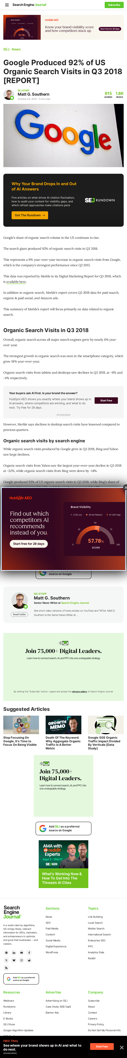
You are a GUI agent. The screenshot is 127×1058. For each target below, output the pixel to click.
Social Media (53, 940)
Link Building (95, 916)
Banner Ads (52, 1012)
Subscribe (94, 1000)
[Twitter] (6, 960)
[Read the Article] (21, 725)
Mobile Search (96, 928)
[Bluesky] (14, 960)
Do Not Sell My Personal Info (104, 1030)
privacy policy (79, 691)
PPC (90, 946)
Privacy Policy (96, 1024)
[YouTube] (21, 953)
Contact (92, 1012)
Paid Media (52, 928)
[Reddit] (29, 960)
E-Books (8, 1018)
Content (50, 934)
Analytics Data (96, 952)
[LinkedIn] (14, 953)
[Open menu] (7, 5)
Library (7, 1012)
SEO (48, 922)
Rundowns (9, 1006)
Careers (92, 1018)
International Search (99, 934)
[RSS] (6, 968)
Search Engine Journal (75, 602)
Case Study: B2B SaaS (58, 1006)
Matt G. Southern (33, 94)
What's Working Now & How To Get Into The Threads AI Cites (62, 878)
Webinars (8, 1000)
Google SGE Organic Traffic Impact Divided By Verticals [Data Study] (104, 743)
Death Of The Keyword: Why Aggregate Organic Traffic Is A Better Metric (63, 743)
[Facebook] (29, 953)
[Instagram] (21, 960)
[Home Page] (30, 5)
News (49, 916)
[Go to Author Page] (8, 94)
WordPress (52, 952)
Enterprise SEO (96, 940)
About (91, 1006)
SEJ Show (9, 1024)
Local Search (95, 922)
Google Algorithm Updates (18, 1030)
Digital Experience (56, 946)
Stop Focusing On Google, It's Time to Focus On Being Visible (20, 741)
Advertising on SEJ (56, 1000)
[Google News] (6, 953)
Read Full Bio (19, 614)
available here (16, 282)
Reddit (91, 958)
